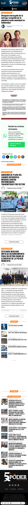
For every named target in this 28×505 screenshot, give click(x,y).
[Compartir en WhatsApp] (11, 156)
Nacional (6, 489)
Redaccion (9, 26)
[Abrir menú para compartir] (19, 156)
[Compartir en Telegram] (15, 156)
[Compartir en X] (7, 156)
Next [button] (26, 3)
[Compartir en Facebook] (3, 156)
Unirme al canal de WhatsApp (15, 144)
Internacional (13, 489)
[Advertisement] (14, 375)
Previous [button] (2, 3)
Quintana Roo (20, 489)
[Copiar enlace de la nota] (22, 156)
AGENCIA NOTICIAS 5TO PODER (14, 188)
